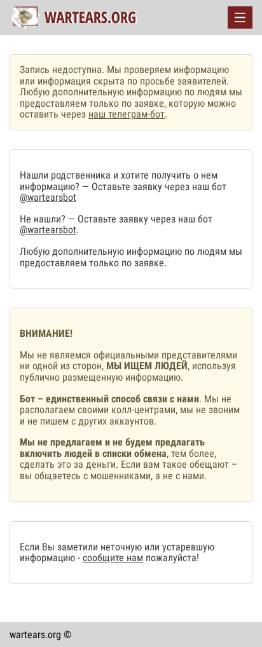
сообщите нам (113, 558)
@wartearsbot (48, 197)
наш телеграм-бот (126, 114)
